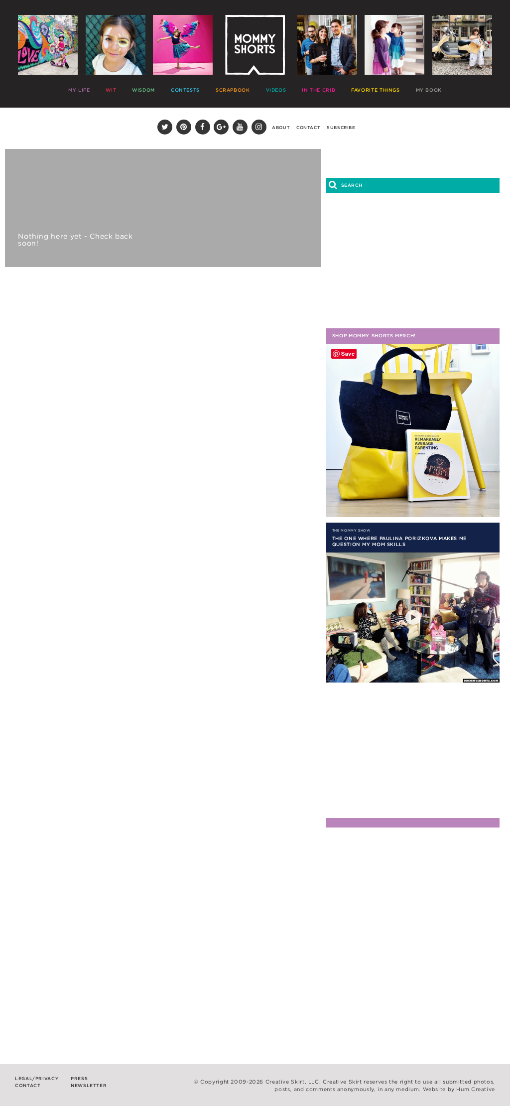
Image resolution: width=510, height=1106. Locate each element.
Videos (276, 90)
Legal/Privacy (36, 1078)
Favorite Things (375, 90)
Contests (185, 90)
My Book (429, 90)
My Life (79, 90)
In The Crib (318, 90)
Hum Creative (475, 1089)
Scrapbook (233, 90)
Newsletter (89, 1085)
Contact (308, 127)
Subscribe (341, 127)
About (281, 127)
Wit (111, 90)
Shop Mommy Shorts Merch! (374, 335)
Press (79, 1078)
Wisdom (143, 90)
